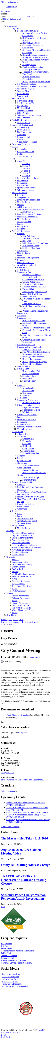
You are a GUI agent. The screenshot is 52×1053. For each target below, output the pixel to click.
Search (29, 16)
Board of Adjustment (31, 43)
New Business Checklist (22, 550)
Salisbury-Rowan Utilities (22, 482)
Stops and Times (24, 523)
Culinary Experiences (21, 598)
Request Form (23, 185)
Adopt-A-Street (23, 434)
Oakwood (26, 443)
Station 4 (26, 171)
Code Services (23, 270)
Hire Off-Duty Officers (27, 415)
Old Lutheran (28, 448)
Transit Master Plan (25, 518)
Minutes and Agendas (26, 89)
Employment (6, 943)
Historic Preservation (26, 344)
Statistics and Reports (31, 410)
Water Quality (23, 506)
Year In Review (23, 96)
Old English (27, 446)
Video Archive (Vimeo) (27, 142)
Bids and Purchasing (25, 151)
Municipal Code (24, 108)
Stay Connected (18, 583)
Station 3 (26, 168)
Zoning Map (22, 226)
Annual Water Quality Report (13, 960)
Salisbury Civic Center (31, 248)
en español (22, 732)
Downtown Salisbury (21, 144)
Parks (19, 255)
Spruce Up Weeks (30, 470)
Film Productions (24, 132)
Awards (20, 139)
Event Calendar (23, 130)
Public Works (17, 431)
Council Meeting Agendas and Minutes (17, 951)
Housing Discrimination (32, 359)
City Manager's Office (26, 103)
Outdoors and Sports (20, 605)
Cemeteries (21, 436)
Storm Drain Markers (31, 465)
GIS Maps (21, 316)
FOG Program (23, 494)
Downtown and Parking (22, 564)
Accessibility (11, 7)
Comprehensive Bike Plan (33, 279)
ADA (19, 513)
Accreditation (28, 390)
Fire (13, 159)
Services (25, 395)
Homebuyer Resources (32, 354)
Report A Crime (23, 424)
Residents (10, 557)
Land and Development (22, 207)
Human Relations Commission (35, 55)
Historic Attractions (20, 603)
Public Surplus (18, 555)
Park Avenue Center (30, 246)
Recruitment (22, 183)
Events (14, 600)
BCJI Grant (27, 412)
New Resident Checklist (22, 576)
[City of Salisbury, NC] (11, 19)
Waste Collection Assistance (34, 472)
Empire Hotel (22, 105)
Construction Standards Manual (30, 209)
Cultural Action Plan (31, 282)
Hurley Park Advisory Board (34, 57)
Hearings (21, 229)
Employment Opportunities (28, 200)
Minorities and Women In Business (32, 86)
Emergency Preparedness (27, 178)
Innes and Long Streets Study (34, 291)
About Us (21, 161)
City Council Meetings (26, 84)
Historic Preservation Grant (33, 320)
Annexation (22, 267)
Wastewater (22, 509)
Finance (15, 147)
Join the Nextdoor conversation (15, 986)
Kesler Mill (32, 277)
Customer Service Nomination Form (16, 963)
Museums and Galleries (21, 608)
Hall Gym (26, 241)
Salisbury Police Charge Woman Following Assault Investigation (23, 896)
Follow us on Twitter (10, 979)
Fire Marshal (22, 180)
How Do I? (11, 615)
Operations (27, 393)
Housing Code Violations (33, 357)
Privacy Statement (12, 1032)
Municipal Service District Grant (36, 328)
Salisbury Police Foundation (29, 427)
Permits (20, 224)
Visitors (9, 593)
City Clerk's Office (25, 101)
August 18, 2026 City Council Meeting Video (21, 851)
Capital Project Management (24, 120)
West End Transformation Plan (35, 311)
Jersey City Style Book (32, 294)
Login (3, 1035)
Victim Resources (24, 429)
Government (11, 26)
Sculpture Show (29, 376)
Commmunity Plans (20, 562)
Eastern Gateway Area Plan (34, 287)
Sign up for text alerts (11, 974)
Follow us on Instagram (11, 984)
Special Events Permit (26, 188)
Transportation (18, 526)
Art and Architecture (20, 596)
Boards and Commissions (28, 31)
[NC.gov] (11, 1027)
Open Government (25, 110)
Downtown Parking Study (33, 284)
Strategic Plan (23, 91)
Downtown (22, 313)
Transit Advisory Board (27, 521)
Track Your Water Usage (22, 586)
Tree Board (27, 74)
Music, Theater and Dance (23, 610)
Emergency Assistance (31, 349)
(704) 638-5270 (7, 772)
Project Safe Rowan (30, 407)
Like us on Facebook (10, 976)
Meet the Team (23, 122)
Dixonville (26, 441)
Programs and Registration (28, 258)
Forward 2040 (28, 289)
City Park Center (29, 236)
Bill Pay (15, 559)
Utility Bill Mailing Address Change (25, 865)
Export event (34, 657)
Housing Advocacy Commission (36, 81)
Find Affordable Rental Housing (36, 352)
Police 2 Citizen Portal (26, 419)
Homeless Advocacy (31, 402)
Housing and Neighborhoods (29, 347)
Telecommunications (25, 190)
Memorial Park (28, 451)
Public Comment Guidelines (18, 715)
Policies (20, 204)
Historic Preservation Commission (31, 78)
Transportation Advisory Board (35, 72)
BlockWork (27, 378)
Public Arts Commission (32, 67)
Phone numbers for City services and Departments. (22, 780)
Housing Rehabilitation (32, 364)
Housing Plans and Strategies (34, 361)
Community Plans (24, 272)
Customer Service (24, 156)
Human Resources (19, 192)
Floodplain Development (27, 217)
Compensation (23, 197)
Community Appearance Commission (32, 46)
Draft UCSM (27, 212)
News (14, 579)
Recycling (21, 458)
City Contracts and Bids (22, 535)
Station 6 (26, 175)
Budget (20, 154)
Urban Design (23, 369)
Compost (21, 456)
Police (14, 383)
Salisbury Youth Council (32, 69)
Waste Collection (24, 468)
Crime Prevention (24, 405)
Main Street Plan (29, 296)
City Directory (23, 127)
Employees (5, 11)
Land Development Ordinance (30, 214)
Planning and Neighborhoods (24, 265)
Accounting (22, 149)
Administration (18, 98)
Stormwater (22, 463)
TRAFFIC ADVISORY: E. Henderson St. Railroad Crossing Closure (23, 879)
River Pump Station (25, 504)
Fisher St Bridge (29, 480)
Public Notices (23, 113)
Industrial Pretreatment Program (30, 497)
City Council (17, 28)
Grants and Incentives (26, 318)
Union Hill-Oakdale (30, 453)
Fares (19, 516)
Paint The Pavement (30, 373)
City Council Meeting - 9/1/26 (27, 812)
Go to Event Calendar (10, 826)
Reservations (22, 260)
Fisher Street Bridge (30, 477)
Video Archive (23, 93)
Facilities (21, 233)
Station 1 (26, 163)
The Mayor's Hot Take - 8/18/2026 (24, 838)
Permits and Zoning (20, 552)
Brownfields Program (31, 274)
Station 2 (26, 166)
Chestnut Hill (28, 439)
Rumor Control (23, 137)
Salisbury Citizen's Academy (29, 115)
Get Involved (22, 250)
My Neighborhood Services (23, 574)
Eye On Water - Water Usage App (31, 492)
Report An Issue (24, 460)
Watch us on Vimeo (10, 981)
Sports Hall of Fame (25, 262)
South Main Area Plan (31, 303)
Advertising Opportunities (23, 533)
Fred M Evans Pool (30, 238)
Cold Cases (22, 398)
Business (10, 530)
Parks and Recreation (21, 231)
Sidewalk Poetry (29, 381)
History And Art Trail (31, 371)
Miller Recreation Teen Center (35, 243)
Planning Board (29, 64)
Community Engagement (22, 125)
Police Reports (7, 948)
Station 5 (26, 173)
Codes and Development (22, 538)
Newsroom (21, 134)
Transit (14, 511)
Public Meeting (23, 118)
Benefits (20, 195)
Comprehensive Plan (20, 540)
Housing (15, 571)
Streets (20, 475)
